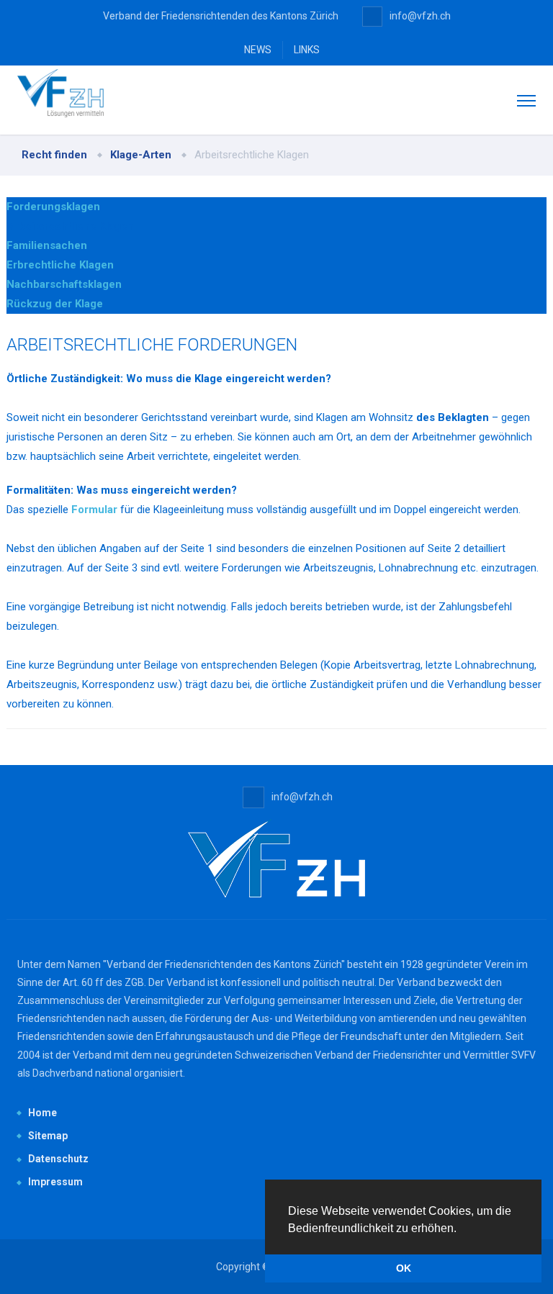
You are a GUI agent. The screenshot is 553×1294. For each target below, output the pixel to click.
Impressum (55, 1181)
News (257, 49)
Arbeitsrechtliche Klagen (70, 226)
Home (42, 1112)
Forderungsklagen (53, 206)
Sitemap (48, 1135)
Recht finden (54, 154)
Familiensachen (46, 245)
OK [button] (403, 1268)
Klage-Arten (140, 154)
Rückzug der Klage (54, 303)
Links (307, 49)
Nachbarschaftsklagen (64, 284)
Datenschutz (58, 1158)
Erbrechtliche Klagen (60, 264)
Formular (94, 509)
